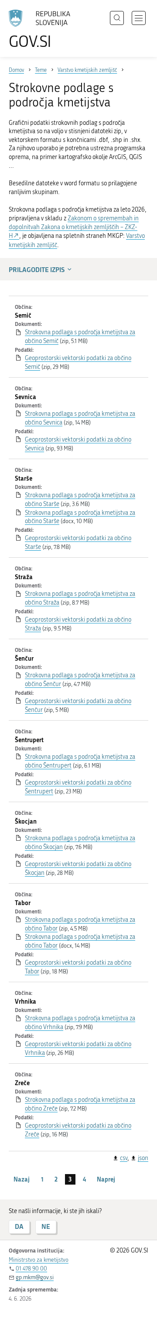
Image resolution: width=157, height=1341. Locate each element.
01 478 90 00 (31, 1268)
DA (19, 1226)
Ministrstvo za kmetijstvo (38, 1259)
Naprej (106, 1179)
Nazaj (22, 1179)
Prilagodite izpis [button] (37, 269)
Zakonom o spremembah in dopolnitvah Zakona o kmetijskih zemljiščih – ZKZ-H (74, 227)
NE (45, 1226)
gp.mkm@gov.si (35, 1277)
